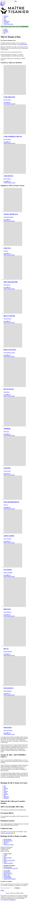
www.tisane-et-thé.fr (22, 44)
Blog (5, 859)
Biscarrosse (6, 842)
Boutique (6, 30)
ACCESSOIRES (8, 877)
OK (1, 899)
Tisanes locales (7, 876)
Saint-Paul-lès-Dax (8, 840)
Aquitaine (6, 31)
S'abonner (6, 16)
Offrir (5, 17)
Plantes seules (7, 875)
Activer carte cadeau (8, 24)
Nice (5, 795)
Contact (5, 855)
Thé (4, 18)
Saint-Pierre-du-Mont (9, 844)
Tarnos (5, 843)
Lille (5, 790)
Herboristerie (7, 21)
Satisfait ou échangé (8, 863)
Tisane (5, 20)
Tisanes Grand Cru (8, 873)
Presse (5, 861)
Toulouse (6, 791)
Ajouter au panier (11, 103)
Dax (5, 33)
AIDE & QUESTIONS (9, 860)
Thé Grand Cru (7, 872)
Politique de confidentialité (9, 899)
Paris (5, 786)
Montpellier (6, 796)
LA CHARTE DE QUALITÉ (11, 868)
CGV (5, 856)
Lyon (5, 787)
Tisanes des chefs (8, 867)
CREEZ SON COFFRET (10, 879)
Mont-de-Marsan (7, 839)
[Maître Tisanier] (14, 13)
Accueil (5, 29)
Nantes (5, 792)
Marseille (6, 788)
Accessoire (6, 22)
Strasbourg (6, 798)
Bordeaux (6, 794)
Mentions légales (7, 857)
